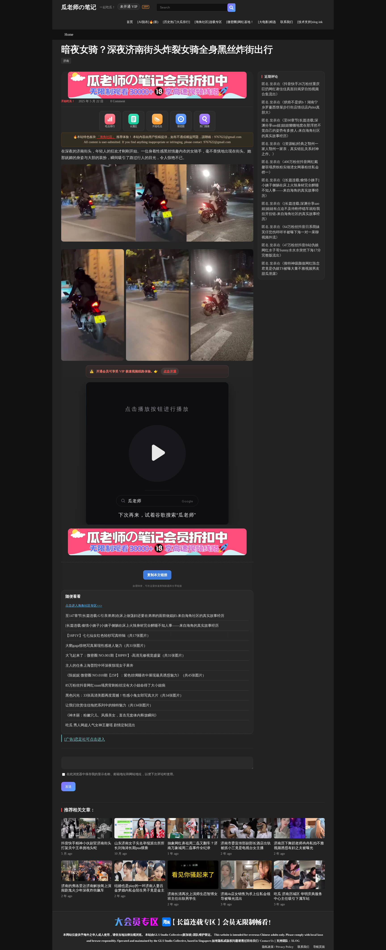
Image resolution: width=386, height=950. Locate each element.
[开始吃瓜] (157, 121)
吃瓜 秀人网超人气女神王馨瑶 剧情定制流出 (100, 725)
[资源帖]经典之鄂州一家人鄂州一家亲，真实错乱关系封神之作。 (290, 149)
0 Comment (117, 101)
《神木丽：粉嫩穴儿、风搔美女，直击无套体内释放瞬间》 (111, 715)
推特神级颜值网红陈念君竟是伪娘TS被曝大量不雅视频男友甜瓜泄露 (291, 268)
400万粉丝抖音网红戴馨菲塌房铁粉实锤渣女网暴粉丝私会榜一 (290, 167)
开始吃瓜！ (68, 101)
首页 (130, 22)
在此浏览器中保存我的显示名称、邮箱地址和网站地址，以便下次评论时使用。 (121, 774)
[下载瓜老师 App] (146, 7)
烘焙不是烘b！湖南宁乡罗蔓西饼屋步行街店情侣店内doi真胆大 (291, 107)
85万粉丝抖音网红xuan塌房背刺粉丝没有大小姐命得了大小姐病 (115, 685)
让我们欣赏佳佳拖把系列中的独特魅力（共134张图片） (109, 705)
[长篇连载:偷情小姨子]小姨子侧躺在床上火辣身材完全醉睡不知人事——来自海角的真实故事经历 (142, 625)
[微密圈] (181, 121)
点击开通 (170, 371)
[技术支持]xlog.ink (310, 22)
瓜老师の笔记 (78, 7)
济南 (66, 61)
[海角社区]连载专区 (208, 22)
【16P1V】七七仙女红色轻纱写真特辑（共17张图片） (108, 635)
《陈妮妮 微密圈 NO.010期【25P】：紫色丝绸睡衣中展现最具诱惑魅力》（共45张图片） (135, 675)
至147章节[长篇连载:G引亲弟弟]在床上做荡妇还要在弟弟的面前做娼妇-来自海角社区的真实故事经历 (144, 616)
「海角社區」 (106, 137)
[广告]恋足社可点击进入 (84, 739)
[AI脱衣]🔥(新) (147, 22)
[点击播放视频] (157, 453)
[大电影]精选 (267, 22)
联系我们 (286, 22)
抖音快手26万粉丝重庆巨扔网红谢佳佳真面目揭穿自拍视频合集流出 (291, 89)
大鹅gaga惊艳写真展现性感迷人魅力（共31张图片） (106, 645)
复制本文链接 (157, 575)
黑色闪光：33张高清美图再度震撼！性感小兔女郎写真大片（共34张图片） (124, 695)
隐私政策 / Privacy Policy (278, 946)
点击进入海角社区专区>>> (83, 605)
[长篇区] (133, 121)
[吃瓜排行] (110, 121)
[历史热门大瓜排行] (176, 22)
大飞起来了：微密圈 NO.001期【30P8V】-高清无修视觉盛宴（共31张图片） (125, 655)
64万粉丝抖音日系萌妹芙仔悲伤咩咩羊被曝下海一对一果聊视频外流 (291, 232)
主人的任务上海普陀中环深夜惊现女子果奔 (99, 665)
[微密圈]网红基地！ (240, 22)
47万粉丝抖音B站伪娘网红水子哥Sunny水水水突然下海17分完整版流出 (291, 250)
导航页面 (319, 946)
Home (69, 34)
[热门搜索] (204, 121)
